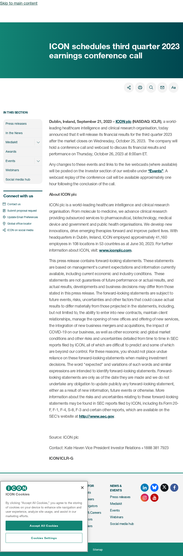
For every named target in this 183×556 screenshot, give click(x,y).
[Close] (82, 488)
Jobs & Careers (90, 512)
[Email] (162, 87)
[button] (38, 142)
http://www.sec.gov (96, 416)
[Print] (140, 87)
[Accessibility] (173, 87)
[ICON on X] (164, 488)
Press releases (16, 123)
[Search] (151, 87)
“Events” (155, 170)
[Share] (129, 87)
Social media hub (18, 179)
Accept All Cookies (44, 525)
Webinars (12, 170)
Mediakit (11, 142)
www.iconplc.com (115, 250)
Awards (11, 151)
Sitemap (98, 549)
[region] (44, 516)
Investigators (89, 506)
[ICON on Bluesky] (154, 488)
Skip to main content (18, 3)
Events (10, 161)
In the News (14, 133)
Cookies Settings (44, 538)
